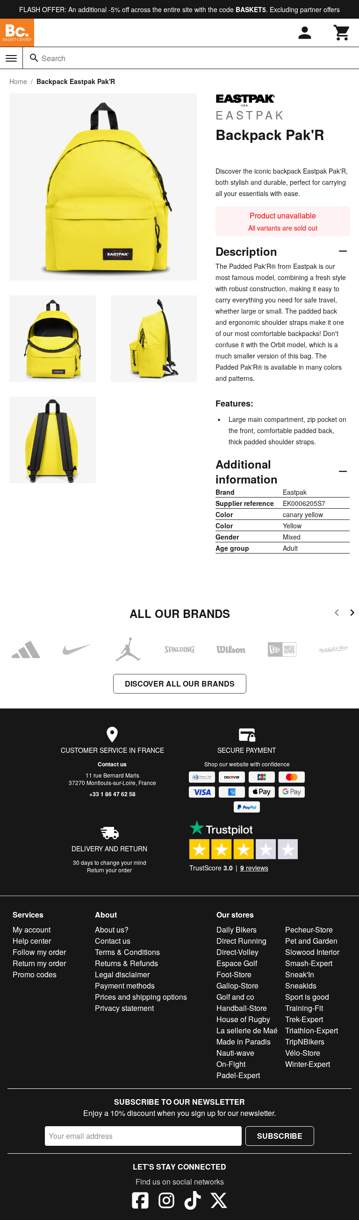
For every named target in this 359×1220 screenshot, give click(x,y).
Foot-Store (233, 974)
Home (18, 81)
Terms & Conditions (127, 952)
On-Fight (230, 1064)
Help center (32, 940)
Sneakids (300, 985)
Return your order (109, 870)
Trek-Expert (304, 1019)
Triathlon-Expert (311, 1030)
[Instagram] (166, 1202)
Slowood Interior (312, 952)
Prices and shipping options (141, 996)
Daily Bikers (236, 929)
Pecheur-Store (309, 929)
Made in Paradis (243, 1041)
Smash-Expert (308, 963)
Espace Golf (236, 963)
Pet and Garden (311, 940)
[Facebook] (140, 1202)
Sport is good (307, 996)
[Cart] (342, 32)
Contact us (112, 764)
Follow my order (39, 952)
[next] (352, 614)
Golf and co (235, 996)
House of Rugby (243, 1019)
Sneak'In (299, 974)
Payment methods (125, 985)
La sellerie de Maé (247, 1030)
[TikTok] (192, 1202)
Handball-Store (241, 1008)
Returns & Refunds (126, 963)
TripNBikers (304, 1041)
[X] (218, 1202)
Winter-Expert (307, 1064)
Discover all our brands (180, 683)
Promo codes (35, 974)
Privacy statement (124, 1008)
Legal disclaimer (122, 974)
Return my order (39, 963)
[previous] (337, 614)
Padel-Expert (238, 1075)
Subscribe (279, 1135)
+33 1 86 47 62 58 (112, 794)
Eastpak (250, 114)
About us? (112, 929)
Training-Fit (304, 1008)
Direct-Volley (237, 952)
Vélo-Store (302, 1052)
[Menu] (11, 58)
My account (31, 929)
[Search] (34, 58)
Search (53, 58)
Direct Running (241, 940)
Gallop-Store (237, 985)
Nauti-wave (235, 1052)
